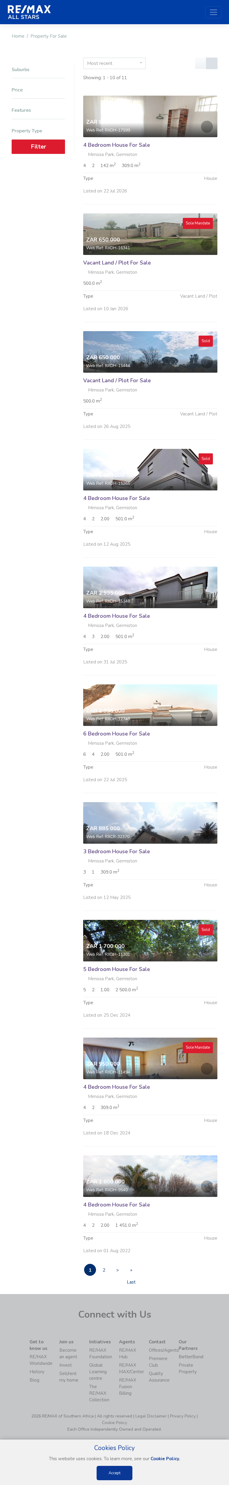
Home (18, 36)
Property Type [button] (27, 131)
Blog (34, 1380)
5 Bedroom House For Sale (116, 969)
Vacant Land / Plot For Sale (117, 262)
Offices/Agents (164, 1350)
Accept (114, 1473)
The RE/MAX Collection (99, 1393)
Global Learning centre (98, 1371)
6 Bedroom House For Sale (116, 733)
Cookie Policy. (165, 1459)
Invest (65, 1365)
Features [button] (21, 110)
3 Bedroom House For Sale (116, 851)
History (37, 1372)
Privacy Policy (183, 1416)
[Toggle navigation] (213, 12)
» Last (131, 1271)
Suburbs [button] (21, 70)
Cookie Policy (114, 1423)
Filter (38, 147)
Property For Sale (48, 36)
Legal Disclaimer (151, 1416)
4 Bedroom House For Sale (116, 145)
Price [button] (17, 90)
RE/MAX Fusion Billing (127, 1386)
